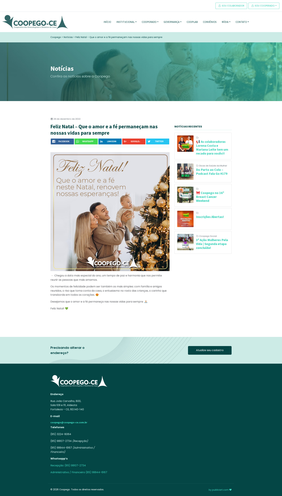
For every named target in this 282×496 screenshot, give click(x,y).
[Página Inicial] (35, 22)
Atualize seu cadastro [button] (210, 350)
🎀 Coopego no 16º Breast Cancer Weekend (210, 197)
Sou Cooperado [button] (264, 5)
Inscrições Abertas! (210, 217)
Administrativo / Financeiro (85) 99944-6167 (78, 472)
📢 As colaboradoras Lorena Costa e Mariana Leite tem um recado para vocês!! (212, 147)
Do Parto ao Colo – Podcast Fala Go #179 (211, 172)
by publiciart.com (219, 489)
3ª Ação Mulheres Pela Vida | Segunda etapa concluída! (212, 244)
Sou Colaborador (232, 5)
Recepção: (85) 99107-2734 (68, 465)
